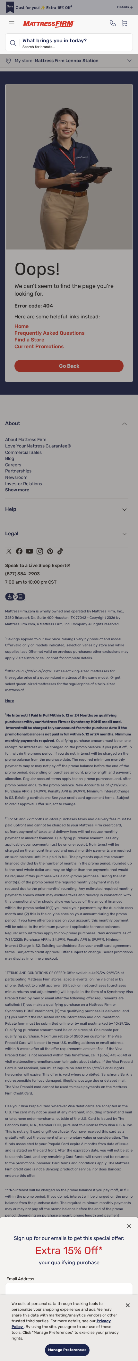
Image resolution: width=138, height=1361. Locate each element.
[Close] (128, 1305)
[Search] (12, 42)
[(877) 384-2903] (113, 23)
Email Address (20, 1278)
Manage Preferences (67, 1350)
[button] (129, 1226)
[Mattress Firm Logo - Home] (48, 24)
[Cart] (126, 23)
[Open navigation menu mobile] (11, 23)
